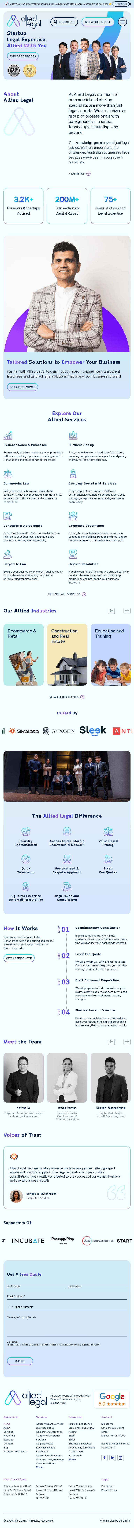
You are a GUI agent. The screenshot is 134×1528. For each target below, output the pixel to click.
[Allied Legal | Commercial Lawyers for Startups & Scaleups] (24, 22)
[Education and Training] (111, 667)
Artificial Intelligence (80, 1423)
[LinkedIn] (112, 1458)
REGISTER (121, 4)
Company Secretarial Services (92, 484)
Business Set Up (81, 445)
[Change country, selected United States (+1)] (11, 1307)
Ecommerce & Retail (22, 633)
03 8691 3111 (108, 1447)
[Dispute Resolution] (73, 554)
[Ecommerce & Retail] (23, 667)
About (6, 1427)
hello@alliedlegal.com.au (115, 1443)
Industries (9, 1435)
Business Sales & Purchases (25, 445)
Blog (6, 1447)
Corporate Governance (86, 526)
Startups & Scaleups (80, 1443)
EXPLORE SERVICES (23, 56)
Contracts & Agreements (22, 526)
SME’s (72, 1439)
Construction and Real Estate (64, 636)
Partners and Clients (15, 1451)
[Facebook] (104, 1458)
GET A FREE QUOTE (23, 387)
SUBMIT (20, 1361)
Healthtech (75, 1455)
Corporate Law (14, 564)
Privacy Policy (109, 1490)
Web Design (107, 1520)
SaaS (72, 1435)
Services (8, 1431)
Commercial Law (16, 484)
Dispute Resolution (83, 564)
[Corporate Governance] (73, 516)
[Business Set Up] (73, 435)
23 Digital (125, 1520)
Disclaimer (107, 1486)
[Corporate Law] (7, 554)
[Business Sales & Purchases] (7, 435)
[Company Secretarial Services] (73, 473)
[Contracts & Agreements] (7, 516)
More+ (40, 1467)
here (63, 1402)
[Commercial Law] (7, 473)
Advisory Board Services (49, 1423)
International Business (49, 1455)
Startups (8, 1439)
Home (6, 1423)
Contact (8, 1443)
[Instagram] (120, 1458)
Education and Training (109, 633)
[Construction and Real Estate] (67, 667)
